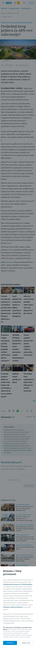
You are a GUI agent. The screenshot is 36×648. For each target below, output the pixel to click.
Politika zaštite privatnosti (12, 584)
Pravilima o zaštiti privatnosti (12, 607)
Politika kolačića (26, 584)
